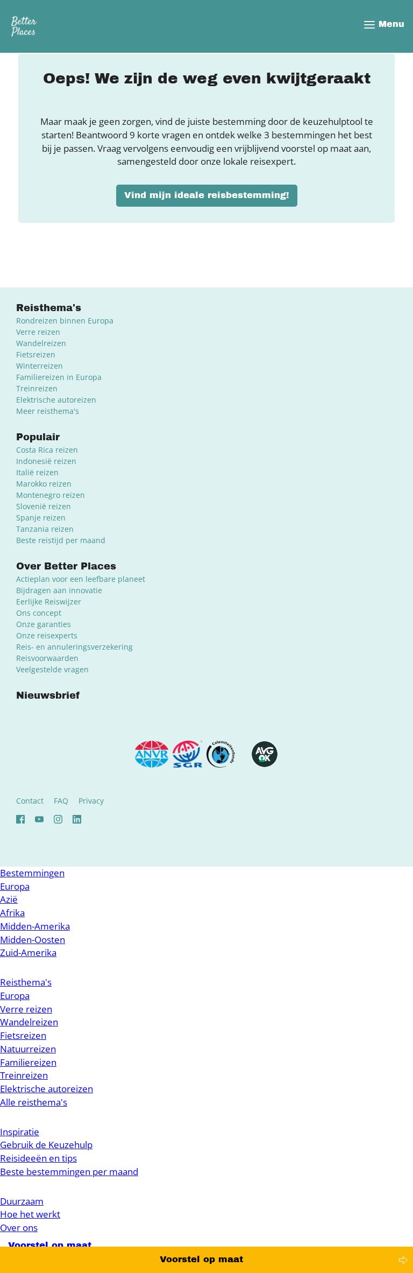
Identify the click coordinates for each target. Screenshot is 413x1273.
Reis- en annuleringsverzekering (74, 647)
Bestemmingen (32, 873)
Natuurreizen (28, 1049)
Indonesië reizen (46, 461)
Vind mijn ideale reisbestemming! (206, 195)
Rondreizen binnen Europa (64, 320)
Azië (9, 899)
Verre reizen (38, 332)
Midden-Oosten (32, 939)
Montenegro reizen (50, 495)
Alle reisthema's (33, 1102)
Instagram (58, 819)
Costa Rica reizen (47, 450)
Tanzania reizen (45, 529)
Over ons (19, 1227)
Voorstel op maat (201, 1259)
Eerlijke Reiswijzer (48, 601)
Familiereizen (28, 1062)
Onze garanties (43, 624)
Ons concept (38, 613)
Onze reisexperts (46, 635)
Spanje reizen (41, 517)
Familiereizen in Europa (59, 377)
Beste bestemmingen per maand (69, 1171)
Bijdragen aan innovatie (59, 590)
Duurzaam (22, 1201)
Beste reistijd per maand (60, 540)
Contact (30, 801)
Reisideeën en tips (38, 1158)
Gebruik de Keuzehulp (46, 1144)
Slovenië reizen (43, 506)
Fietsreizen (35, 354)
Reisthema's (26, 982)
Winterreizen (39, 366)
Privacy (91, 801)
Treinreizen (37, 388)
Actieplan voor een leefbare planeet (80, 579)
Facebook (20, 819)
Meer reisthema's (47, 411)
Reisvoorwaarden (47, 658)
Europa (15, 886)
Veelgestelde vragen (52, 669)
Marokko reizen (44, 484)
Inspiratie (19, 1132)
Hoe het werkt (30, 1214)
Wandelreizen (41, 343)
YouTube (39, 819)
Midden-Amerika (35, 926)
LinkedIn (77, 819)
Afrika (12, 912)
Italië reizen (37, 472)
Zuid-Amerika (28, 952)
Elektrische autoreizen (56, 400)
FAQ (61, 801)
